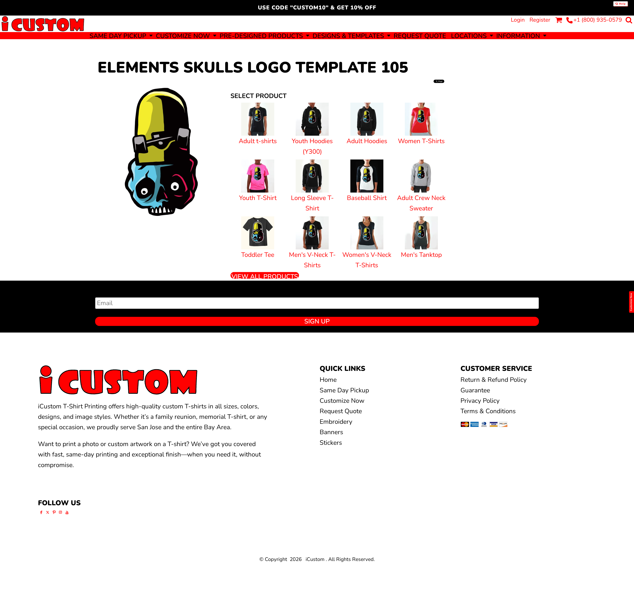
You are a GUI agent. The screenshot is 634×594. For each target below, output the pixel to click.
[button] (120, 35)
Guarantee (475, 390)
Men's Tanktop (421, 254)
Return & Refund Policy (493, 379)
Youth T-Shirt (258, 198)
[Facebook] (41, 512)
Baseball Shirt (367, 198)
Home (328, 379)
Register (539, 20)
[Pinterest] (54, 512)
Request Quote (341, 411)
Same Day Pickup (344, 390)
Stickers (331, 442)
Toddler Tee (257, 254)
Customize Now (342, 400)
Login (518, 20)
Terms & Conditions (488, 411)
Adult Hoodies (367, 141)
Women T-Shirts (421, 141)
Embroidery (336, 421)
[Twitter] (48, 512)
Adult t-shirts (258, 141)
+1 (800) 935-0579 (597, 20)
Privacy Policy (480, 400)
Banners (331, 432)
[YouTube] (67, 512)
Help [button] (622, 3)
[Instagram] (60, 512)
